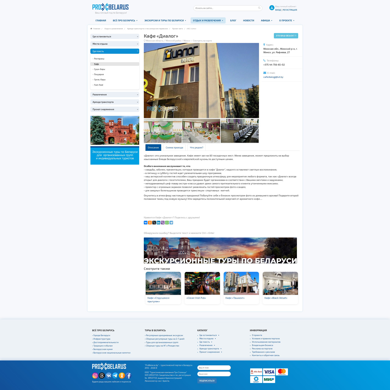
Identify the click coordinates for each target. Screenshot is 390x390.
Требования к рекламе (263, 352)
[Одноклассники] (150, 222)
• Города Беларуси (101, 335)
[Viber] (163, 222)
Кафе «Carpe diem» (275, 297)
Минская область (154, 40)
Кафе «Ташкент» (196, 297)
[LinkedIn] (158, 222)
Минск (187, 40)
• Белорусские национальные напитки (111, 352)
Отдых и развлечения (207, 20)
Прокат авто (177, 28)
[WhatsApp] (167, 222)
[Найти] (259, 7)
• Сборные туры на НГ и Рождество (162, 345)
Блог (233, 20)
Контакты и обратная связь (266, 355)
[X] (154, 222)
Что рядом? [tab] (196, 147)
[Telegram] (171, 222)
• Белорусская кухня (102, 349)
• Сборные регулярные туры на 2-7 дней (164, 338)
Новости (248, 20)
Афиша (265, 20)
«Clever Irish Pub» (157, 297)
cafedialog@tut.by (273, 76)
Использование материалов (266, 341)
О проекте (285, 20)
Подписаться (207, 380)
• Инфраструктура (101, 338)
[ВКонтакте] (145, 222)
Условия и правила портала (266, 338)
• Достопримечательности (105, 342)
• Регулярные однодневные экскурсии (164, 335)
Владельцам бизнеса (262, 345)
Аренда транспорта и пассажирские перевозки (147, 28)
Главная (101, 20)
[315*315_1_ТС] (114, 139)
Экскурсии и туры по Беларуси (164, 20)
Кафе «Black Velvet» (237, 297)
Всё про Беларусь (124, 20)
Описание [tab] (153, 147)
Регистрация (290, 10)
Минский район (173, 40)
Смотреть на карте (202, 40)
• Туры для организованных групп (161, 342)
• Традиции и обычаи (102, 345)
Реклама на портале (262, 348)
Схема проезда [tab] (174, 147)
